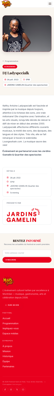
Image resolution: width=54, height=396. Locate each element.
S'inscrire (11, 260)
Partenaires (8, 366)
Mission (7, 351)
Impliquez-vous (11, 328)
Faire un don (13, 305)
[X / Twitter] (17, 389)
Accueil (6, 318)
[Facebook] (5, 389)
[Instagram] (11, 389)
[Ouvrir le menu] (49, 3)
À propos (7, 346)
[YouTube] (23, 389)
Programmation (11, 61)
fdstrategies (17, 384)
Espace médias (10, 333)
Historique (8, 356)
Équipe (6, 361)
